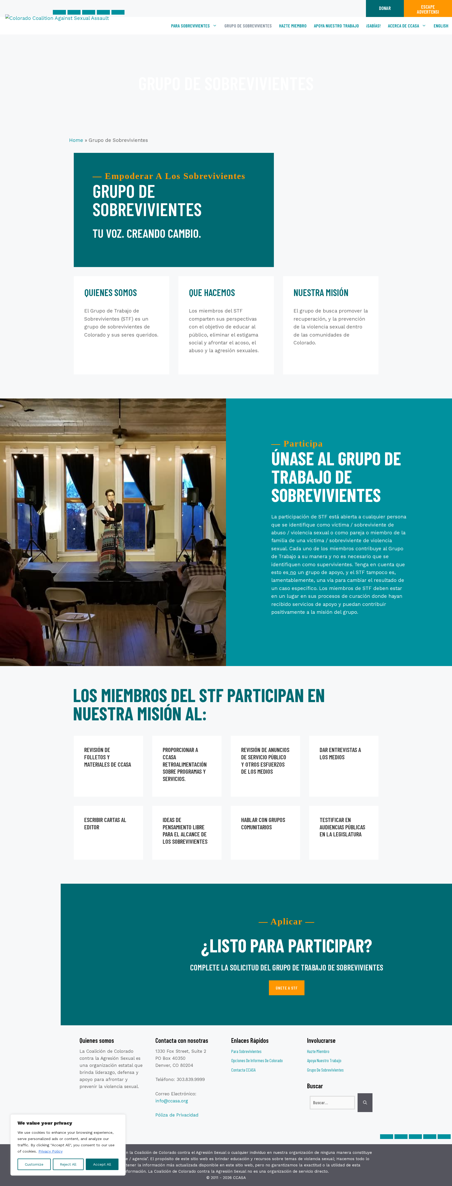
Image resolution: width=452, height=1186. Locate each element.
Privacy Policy (50, 1151)
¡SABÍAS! (373, 25)
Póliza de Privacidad (177, 1115)
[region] (68, 1145)
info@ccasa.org (171, 1100)
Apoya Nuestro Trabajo (336, 25)
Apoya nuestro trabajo (324, 1060)
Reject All (68, 1164)
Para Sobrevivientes (190, 25)
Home (76, 140)
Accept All (102, 1164)
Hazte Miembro (293, 25)
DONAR (385, 8)
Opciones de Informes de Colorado (257, 1060)
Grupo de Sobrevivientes (248, 25)
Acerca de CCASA (403, 25)
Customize (34, 1164)
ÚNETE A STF (287, 987)
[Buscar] (365, 1102)
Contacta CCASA (243, 1069)
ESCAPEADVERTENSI (428, 9)
